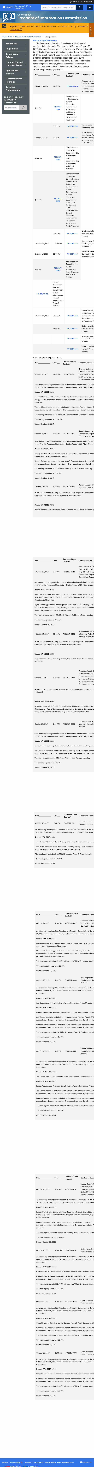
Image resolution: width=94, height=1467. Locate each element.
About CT (29, 1463)
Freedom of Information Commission (28, 37)
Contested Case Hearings (14, 80)
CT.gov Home (7, 37)
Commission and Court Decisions (14, 64)
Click (15, 30)
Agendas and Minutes (12, 72)
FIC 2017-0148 (72, 138)
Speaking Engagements (13, 89)
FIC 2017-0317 (72, 254)
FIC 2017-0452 (72, 126)
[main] (47, 734)
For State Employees (65, 1463)
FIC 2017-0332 (72, 234)
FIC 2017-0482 (42, 294)
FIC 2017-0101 (72, 86)
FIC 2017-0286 (72, 339)
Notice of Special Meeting (45, 40)
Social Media (50, 1463)
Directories (38, 1463)
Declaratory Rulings (12, 56)
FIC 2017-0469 (72, 244)
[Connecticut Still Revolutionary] (86, 1462)
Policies (5, 1463)
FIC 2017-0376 (72, 349)
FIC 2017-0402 (72, 316)
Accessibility (15, 1463)
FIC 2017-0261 (72, 329)
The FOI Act (11, 43)
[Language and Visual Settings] (90, 7)
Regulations (12, 48)
